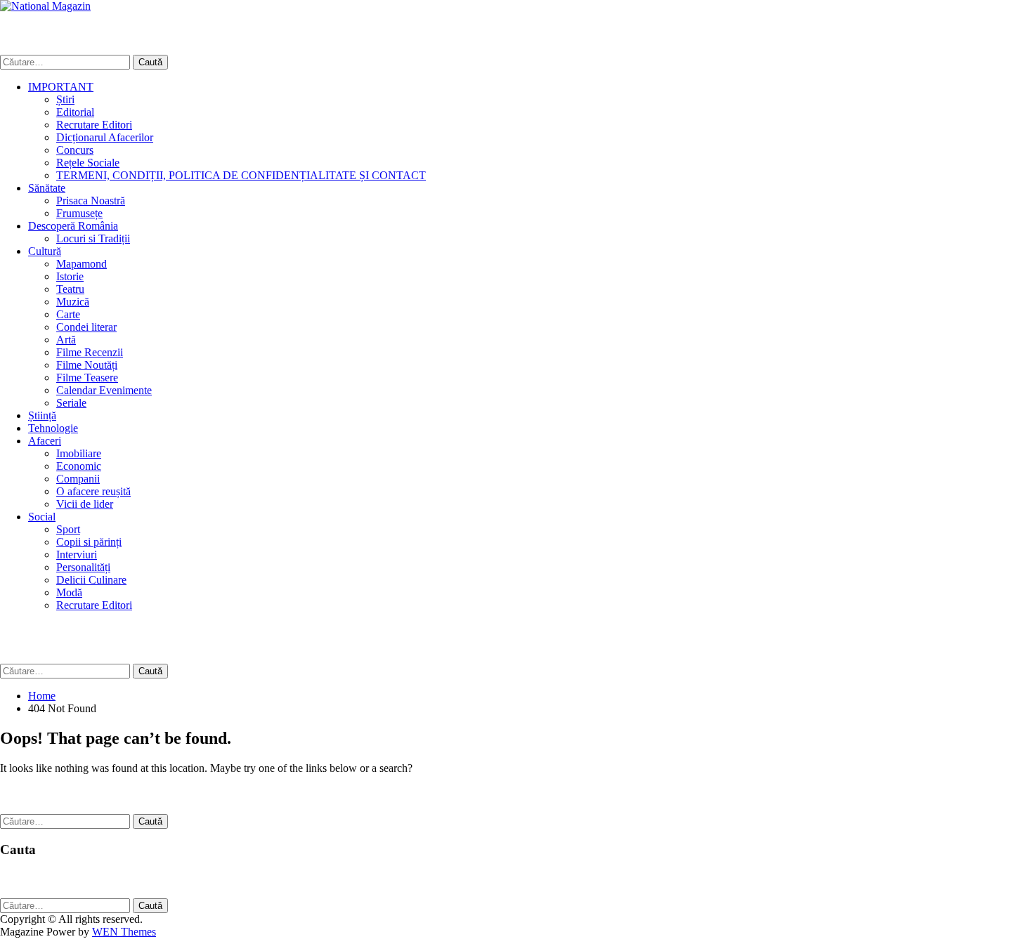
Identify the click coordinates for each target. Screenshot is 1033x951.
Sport (68, 529)
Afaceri (44, 441)
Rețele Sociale (87, 163)
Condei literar (86, 327)
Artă (66, 340)
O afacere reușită (93, 491)
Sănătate (46, 188)
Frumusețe (79, 213)
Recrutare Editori (94, 125)
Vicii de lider (84, 504)
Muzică (72, 302)
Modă (69, 592)
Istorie (70, 276)
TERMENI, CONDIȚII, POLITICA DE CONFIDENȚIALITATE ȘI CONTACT (241, 175)
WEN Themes (124, 932)
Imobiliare (78, 453)
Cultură (44, 251)
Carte (68, 314)
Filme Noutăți (86, 365)
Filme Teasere (87, 377)
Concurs (74, 150)
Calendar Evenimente (104, 390)
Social (42, 517)
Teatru (70, 289)
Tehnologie (53, 428)
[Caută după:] (66, 61)
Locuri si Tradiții (93, 238)
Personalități (83, 567)
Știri (65, 99)
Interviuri (76, 554)
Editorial (75, 112)
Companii (78, 479)
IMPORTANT (60, 87)
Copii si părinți (89, 542)
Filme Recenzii (89, 352)
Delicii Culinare (91, 580)
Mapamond (81, 264)
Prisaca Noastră (90, 200)
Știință (42, 415)
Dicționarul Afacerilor (104, 137)
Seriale (71, 403)
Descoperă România (73, 226)
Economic (78, 466)
